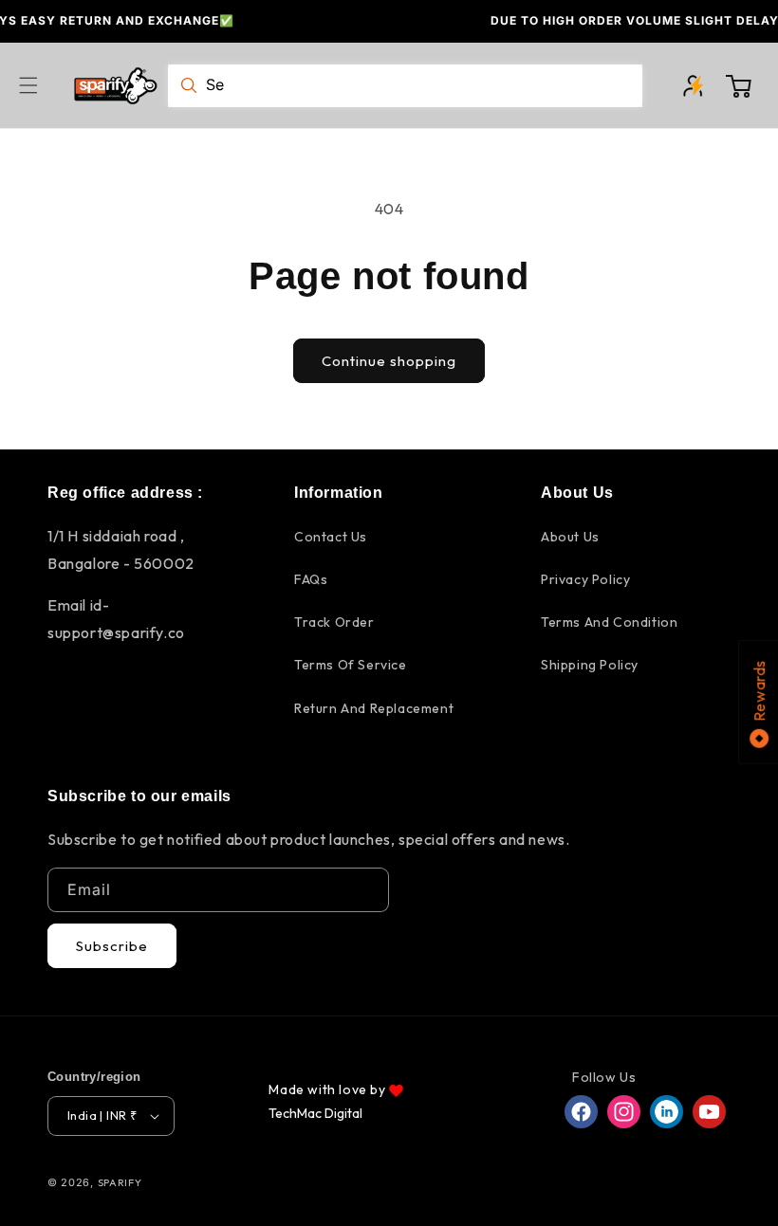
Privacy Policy (585, 579)
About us (570, 536)
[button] (40, 85)
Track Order (334, 622)
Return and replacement (374, 708)
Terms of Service (350, 664)
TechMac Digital (315, 1113)
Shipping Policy (590, 664)
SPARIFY (120, 1182)
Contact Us (330, 536)
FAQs (310, 579)
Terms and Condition (609, 622)
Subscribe (112, 946)
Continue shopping (389, 361)
